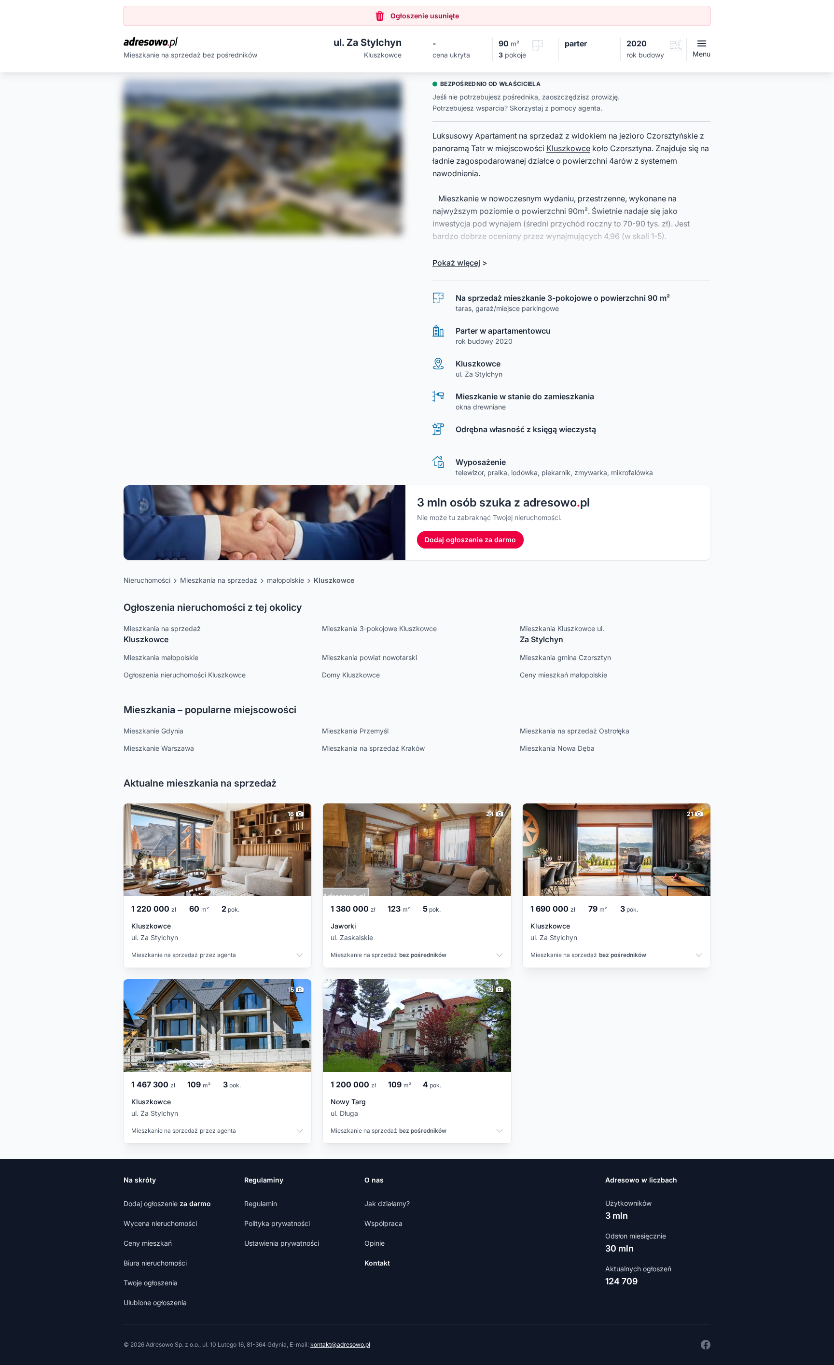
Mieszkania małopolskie (161, 657)
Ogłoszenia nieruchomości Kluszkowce (185, 675)
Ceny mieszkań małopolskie (563, 675)
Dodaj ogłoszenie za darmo (470, 539)
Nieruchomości (147, 580)
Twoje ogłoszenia (151, 1283)
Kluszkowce (568, 148)
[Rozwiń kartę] (299, 956)
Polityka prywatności (277, 1223)
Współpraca (383, 1223)
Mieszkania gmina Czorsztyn (565, 657)
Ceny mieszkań (148, 1243)
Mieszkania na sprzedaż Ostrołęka (574, 731)
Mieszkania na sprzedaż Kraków (373, 748)
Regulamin (260, 1203)
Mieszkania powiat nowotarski (369, 657)
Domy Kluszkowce (351, 675)
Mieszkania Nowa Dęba (557, 748)
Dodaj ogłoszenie (167, 1203)
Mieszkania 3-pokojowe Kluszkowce (379, 628)
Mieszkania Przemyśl (355, 731)
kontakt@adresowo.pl (340, 1344)
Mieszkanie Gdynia (153, 731)
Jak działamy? (387, 1203)
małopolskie (285, 580)
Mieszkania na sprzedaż (218, 580)
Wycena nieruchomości (160, 1223)
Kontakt (377, 1263)
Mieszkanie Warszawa (159, 748)
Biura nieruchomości (155, 1263)
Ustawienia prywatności (281, 1243)
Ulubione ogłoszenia (155, 1302)
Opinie (374, 1243)
